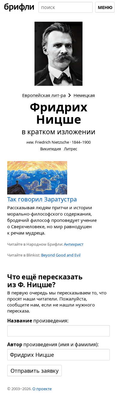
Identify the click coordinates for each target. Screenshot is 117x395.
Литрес (70, 148)
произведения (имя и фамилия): (53, 344)
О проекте (42, 388)
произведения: (37, 320)
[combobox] (65, 7)
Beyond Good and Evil (60, 255)
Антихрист (73, 244)
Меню (105, 7)
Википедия (50, 148)
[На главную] (19, 7)
